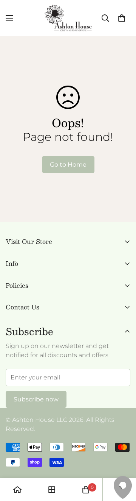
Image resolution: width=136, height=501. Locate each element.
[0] (121, 18)
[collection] (52, 489)
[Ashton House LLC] (68, 18)
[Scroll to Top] (122, 460)
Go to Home (68, 164)
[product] (17, 489)
